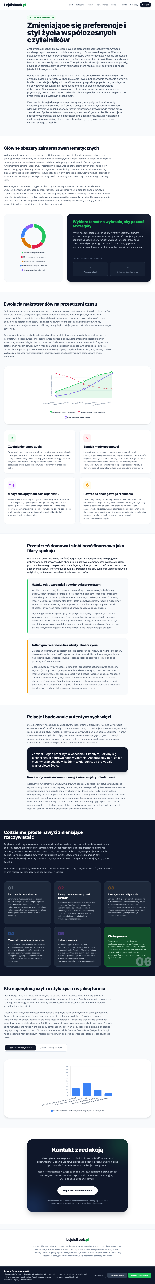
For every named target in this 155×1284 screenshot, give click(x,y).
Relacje (114, 5)
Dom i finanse (102, 5)
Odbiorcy (134, 5)
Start (71, 5)
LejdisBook (15, 5)
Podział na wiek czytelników (20, 1048)
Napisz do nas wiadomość (77, 1190)
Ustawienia (98, 1275)
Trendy (90, 5)
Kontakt (145, 5)
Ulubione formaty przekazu (51, 1048)
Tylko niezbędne (117, 1275)
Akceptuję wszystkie (139, 1275)
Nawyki (124, 5)
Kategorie (80, 5)
